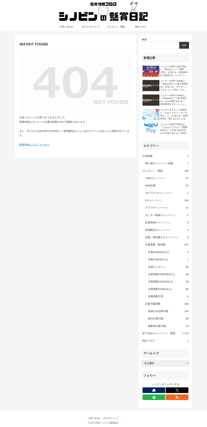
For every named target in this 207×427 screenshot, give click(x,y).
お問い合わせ (94, 418)
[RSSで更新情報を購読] (177, 397)
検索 (144, 39)
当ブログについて (111, 418)
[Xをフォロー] (177, 390)
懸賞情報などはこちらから (34, 144)
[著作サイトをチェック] (154, 390)
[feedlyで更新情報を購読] (154, 397)
